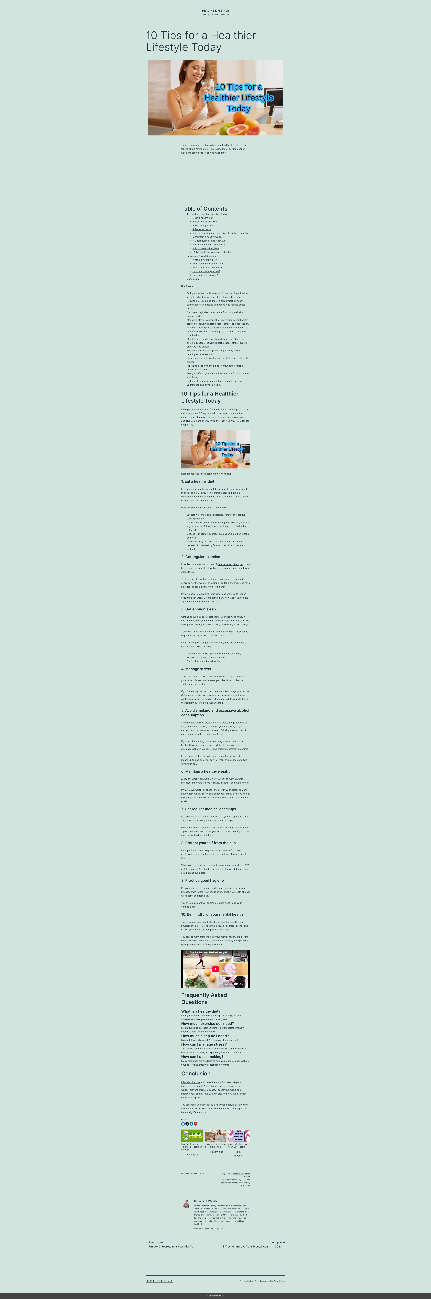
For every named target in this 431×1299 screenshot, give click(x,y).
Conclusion (193, 279)
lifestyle (246, 1183)
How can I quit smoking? (205, 275)
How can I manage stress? (206, 271)
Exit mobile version (215, 1296)
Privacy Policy (246, 1281)
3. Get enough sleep (203, 225)
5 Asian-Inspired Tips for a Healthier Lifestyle (191, 1147)
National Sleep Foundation (214, 631)
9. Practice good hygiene (205, 248)
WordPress (279, 1281)
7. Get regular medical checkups (209, 240)
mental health (194, 316)
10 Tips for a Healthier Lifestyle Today (207, 214)
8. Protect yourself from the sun (209, 244)
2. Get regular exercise (204, 221)
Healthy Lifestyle (215, 10)
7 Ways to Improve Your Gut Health (238, 1145)
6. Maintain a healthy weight (207, 237)
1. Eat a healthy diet (202, 217)
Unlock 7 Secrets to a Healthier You (215, 1145)
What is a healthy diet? (204, 259)
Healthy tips (193, 1154)
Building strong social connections (205, 381)
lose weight (195, 793)
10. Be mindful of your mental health (211, 252)
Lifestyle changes (190, 1082)
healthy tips (237, 1183)
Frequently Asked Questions (202, 256)
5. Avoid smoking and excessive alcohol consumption (220, 233)
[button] (183, 1124)
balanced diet (188, 496)
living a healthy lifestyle (230, 564)
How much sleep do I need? (207, 267)
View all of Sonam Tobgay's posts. (209, 1229)
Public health (244, 1186)
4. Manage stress (201, 229)
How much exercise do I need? (208, 263)
